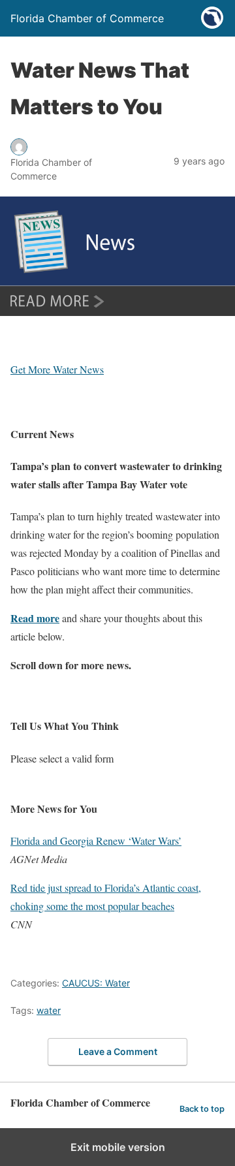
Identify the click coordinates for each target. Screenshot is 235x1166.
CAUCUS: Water (96, 982)
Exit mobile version (117, 1147)
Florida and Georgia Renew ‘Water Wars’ (95, 840)
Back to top (202, 1109)
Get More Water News (57, 369)
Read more (34, 617)
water (49, 1010)
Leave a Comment (117, 1051)
